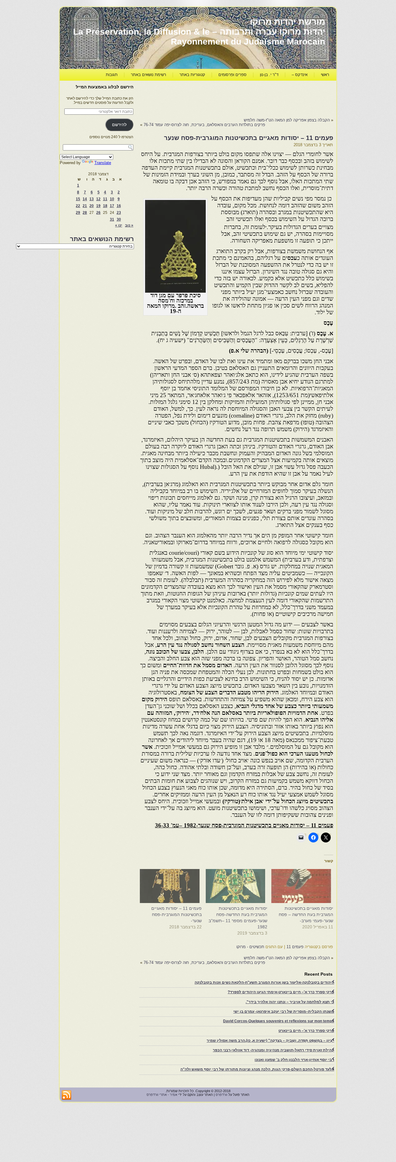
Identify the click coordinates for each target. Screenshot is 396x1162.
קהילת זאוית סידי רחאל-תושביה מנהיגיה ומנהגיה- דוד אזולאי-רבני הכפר (273, 1050)
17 (112, 206)
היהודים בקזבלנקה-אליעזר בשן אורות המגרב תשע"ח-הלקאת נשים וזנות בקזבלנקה (264, 982)
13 (91, 199)
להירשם (119, 124)
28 (85, 212)
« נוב (129, 225)
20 (91, 206)
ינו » (118, 225)
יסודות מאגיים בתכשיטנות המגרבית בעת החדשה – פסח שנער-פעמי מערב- (306, 914)
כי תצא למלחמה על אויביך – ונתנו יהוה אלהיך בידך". (290, 1002)
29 (78, 212)
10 (112, 199)
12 (98, 199)
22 (78, 206)
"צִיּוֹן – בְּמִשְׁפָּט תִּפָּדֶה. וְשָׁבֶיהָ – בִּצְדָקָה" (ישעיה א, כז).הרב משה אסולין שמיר (270, 1040)
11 (105, 199)
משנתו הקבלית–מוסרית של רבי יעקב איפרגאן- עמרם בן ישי (283, 1011)
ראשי (325, 74)
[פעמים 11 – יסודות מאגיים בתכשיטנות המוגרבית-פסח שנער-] (172, 886)
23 (119, 212)
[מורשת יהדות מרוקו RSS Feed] (66, 1095)
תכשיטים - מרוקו (250, 946)
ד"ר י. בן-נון (269, 74)
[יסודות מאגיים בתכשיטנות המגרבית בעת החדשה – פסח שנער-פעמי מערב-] (303, 886)
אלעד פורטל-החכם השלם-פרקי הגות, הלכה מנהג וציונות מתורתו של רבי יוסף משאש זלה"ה (257, 1069)
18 (105, 206)
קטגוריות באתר (192, 74)
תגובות (112, 74)
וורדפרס (221, 1094)
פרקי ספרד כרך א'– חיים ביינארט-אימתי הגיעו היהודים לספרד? (281, 992)
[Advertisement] (220, 98)
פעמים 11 (294, 946)
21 (85, 206)
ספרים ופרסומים (232, 74)
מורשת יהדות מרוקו (287, 22)
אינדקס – (300, 74)
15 (78, 199)
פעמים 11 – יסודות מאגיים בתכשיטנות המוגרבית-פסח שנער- (176, 914)
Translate (102, 162)
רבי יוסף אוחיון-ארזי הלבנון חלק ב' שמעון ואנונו (294, 1060)
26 (98, 212)
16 (119, 206)
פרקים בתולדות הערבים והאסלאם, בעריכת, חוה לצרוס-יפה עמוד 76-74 (204, 124)
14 (85, 199)
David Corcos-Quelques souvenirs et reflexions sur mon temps (278, 1021)
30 (119, 219)
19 (98, 206)
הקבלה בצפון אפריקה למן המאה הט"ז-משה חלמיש (287, 120)
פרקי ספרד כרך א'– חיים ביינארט (306, 1030)
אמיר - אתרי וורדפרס (162, 1094)
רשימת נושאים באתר (148, 74)
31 (112, 219)
